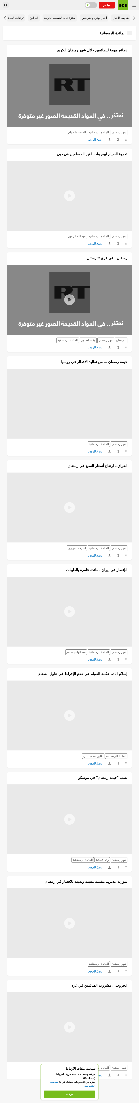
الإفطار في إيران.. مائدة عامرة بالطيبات (96, 570)
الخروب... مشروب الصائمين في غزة (99, 985)
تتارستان (121, 340)
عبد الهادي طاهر (76, 652)
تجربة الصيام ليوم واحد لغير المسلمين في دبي (92, 154)
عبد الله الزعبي (77, 236)
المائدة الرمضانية (99, 132)
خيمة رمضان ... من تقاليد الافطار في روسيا (94, 362)
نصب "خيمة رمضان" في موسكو (102, 778)
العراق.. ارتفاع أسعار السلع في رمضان (97, 466)
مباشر (107, 5)
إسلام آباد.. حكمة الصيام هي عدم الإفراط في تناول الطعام (82, 674)
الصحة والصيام (77, 132)
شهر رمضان (119, 132)
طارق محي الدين (93, 755)
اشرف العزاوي (77, 548)
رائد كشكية (102, 859)
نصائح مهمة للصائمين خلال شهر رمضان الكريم (92, 50)
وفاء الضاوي (88, 340)
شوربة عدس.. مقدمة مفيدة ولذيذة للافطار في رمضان (86, 881)
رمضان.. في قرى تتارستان (107, 258)
